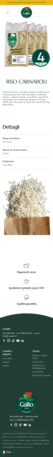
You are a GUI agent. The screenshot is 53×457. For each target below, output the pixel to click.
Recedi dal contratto (41, 375)
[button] (7, 12)
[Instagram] (8, 340)
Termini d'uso (38, 362)
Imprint (6, 366)
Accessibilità (37, 372)
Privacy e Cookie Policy (39, 357)
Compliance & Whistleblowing (39, 367)
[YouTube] (17, 340)
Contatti (6, 362)
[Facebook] (4, 340)
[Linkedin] (22, 340)
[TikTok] (13, 340)
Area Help (7, 359)
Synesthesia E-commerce (24, 447)
